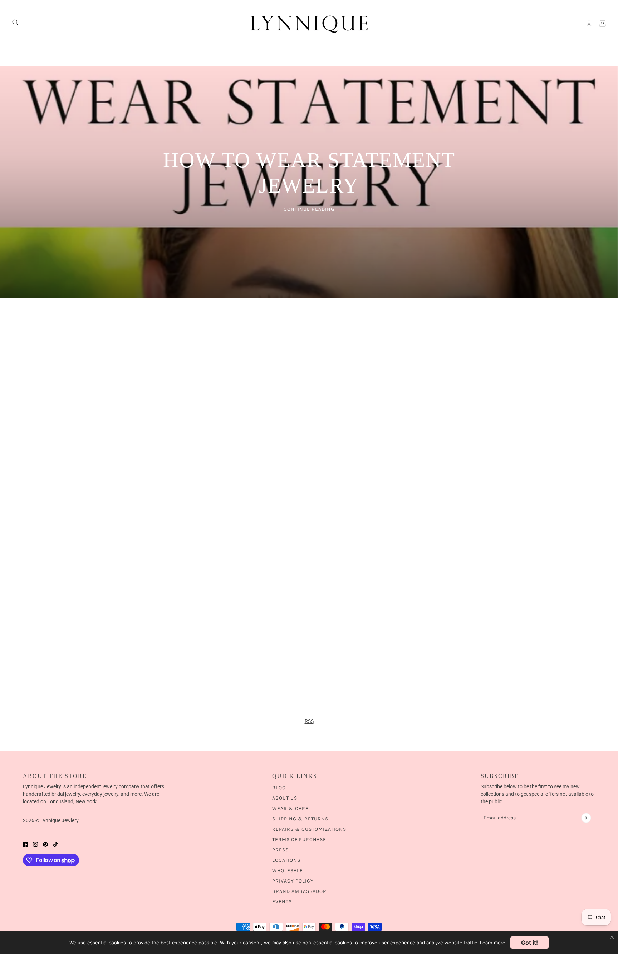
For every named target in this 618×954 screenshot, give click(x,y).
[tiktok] (55, 844)
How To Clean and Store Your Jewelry (168, 645)
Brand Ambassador (299, 891)
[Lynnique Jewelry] (309, 23)
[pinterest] (45, 844)
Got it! (529, 942)
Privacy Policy (293, 881)
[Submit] (586, 818)
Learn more (492, 942)
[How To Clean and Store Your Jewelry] (198, 480)
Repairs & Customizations (309, 829)
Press (280, 850)
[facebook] (25, 844)
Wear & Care (290, 808)
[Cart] (603, 24)
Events (282, 902)
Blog (279, 788)
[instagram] (35, 844)
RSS (309, 721)
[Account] (589, 24)
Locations (286, 860)
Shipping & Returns (300, 819)
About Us (284, 798)
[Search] (15, 22)
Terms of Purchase (299, 839)
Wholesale (287, 871)
